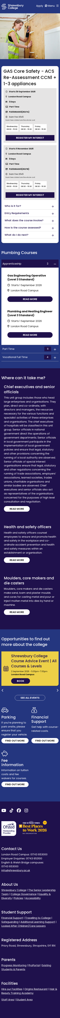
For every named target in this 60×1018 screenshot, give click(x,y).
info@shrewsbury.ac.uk (15, 870)
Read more (30, 299)
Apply (40, 5)
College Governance (23, 894)
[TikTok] (11, 811)
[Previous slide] (2, 690)
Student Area (24, 999)
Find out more (15, 740)
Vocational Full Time (25, 357)
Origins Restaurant (36, 989)
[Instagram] (26, 811)
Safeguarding (9, 922)
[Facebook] (19, 811)
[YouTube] (3, 811)
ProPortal (34, 965)
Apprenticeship (25, 263)
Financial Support (12, 918)
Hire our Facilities (11, 989)
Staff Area (7, 999)
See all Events (30, 697)
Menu (51, 5)
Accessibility (33, 898)
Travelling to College (38, 918)
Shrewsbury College (13, 890)
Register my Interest (30, 137)
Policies (18, 898)
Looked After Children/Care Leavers (23, 926)
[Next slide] (57, 690)
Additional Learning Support (38, 922)
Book (20, 681)
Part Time (25, 349)
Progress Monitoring (13, 965)
